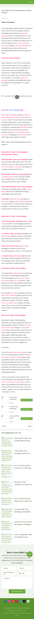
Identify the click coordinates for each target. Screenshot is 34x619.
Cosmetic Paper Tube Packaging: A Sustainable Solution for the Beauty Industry (22, 510)
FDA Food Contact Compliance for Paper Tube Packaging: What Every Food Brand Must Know (23, 483)
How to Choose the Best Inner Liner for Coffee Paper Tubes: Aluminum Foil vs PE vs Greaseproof (23, 467)
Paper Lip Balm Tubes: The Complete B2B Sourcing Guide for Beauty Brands (22, 439)
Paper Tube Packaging (12, 110)
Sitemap (23, 613)
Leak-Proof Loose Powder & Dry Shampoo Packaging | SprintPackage (23, 523)
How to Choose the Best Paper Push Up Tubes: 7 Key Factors (23, 500)
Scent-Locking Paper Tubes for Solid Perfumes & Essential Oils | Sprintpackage (23, 536)
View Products (26, 400)
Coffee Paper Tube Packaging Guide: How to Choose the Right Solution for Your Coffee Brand (22, 452)
